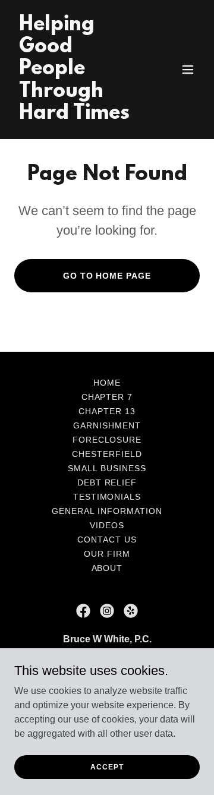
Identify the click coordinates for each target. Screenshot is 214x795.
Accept (106, 766)
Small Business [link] (107, 468)
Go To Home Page (107, 275)
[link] (79, 116)
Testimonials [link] (107, 496)
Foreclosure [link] (107, 439)
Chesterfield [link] (107, 454)
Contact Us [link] (107, 539)
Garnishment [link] (107, 425)
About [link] (107, 568)
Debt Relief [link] (107, 482)
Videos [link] (107, 525)
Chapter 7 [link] (107, 397)
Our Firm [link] (107, 554)
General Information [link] (107, 511)
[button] (188, 69)
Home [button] (107, 382)
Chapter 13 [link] (107, 411)
